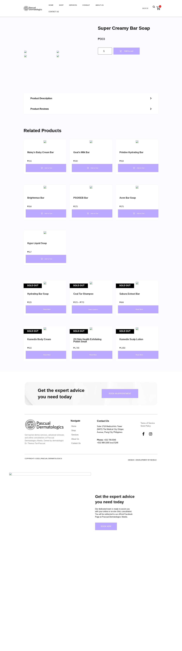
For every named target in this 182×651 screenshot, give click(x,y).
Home (51, 5)
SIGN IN (145, 8)
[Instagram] (150, 433)
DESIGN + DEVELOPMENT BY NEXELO (142, 460)
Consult (86, 5)
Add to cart (128, 51)
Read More (47, 309)
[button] (91, 98)
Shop (61, 5)
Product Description (41, 98)
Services (73, 5)
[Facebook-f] (143, 433)
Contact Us (54, 12)
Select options (93, 309)
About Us (100, 5)
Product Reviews (39, 109)
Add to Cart (48, 168)
